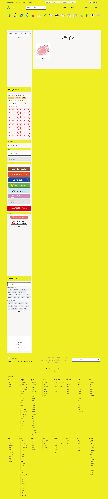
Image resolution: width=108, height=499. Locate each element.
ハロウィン (24, 465)
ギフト (33, 387)
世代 (79, 387)
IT (67, 382)
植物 (79, 443)
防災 (8, 33)
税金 (28, 294)
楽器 (33, 418)
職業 (68, 387)
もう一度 (18, 97)
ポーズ (80, 384)
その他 (21, 380)
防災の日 (24, 495)
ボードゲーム (35, 394)
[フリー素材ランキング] (19, 223)
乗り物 (22, 391)
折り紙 (34, 384)
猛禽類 (92, 396)
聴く (20, 294)
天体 (79, 441)
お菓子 (91, 441)
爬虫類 (91, 389)
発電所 (45, 447)
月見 (13, 33)
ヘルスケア (11, 441)
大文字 (21, 303)
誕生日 (45, 393)
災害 (79, 447)
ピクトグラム (58, 443)
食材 (91, 454)
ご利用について (19, 344)
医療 (9, 438)
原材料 (33, 398)
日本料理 (92, 445)
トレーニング (58, 386)
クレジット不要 (57, 2)
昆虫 (91, 387)
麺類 (92, 452)
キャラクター (25, 412)
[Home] (9, 8)
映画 (25, 308)
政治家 (81, 412)
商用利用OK (48, 2)
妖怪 (21, 405)
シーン (80, 382)
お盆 (23, 488)
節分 (23, 459)
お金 (9, 380)
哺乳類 (91, 384)
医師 (10, 443)
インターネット (23, 289)
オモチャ (34, 382)
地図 (21, 400)
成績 (24, 97)
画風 (21, 418)
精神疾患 (12, 452)
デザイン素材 (23, 389)
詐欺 (9, 292)
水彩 (23, 421)
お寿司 (92, 447)
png (10, 303)
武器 (33, 421)
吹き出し (57, 445)
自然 (78, 438)
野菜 (92, 472)
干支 (23, 452)
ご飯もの (93, 450)
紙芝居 (9, 297)
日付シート (24, 384)
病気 (10, 449)
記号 (56, 452)
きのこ (92, 457)
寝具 (34, 407)
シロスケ (24, 414)
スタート (11, 97)
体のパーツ (23, 393)
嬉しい (28, 297)
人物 (78, 380)
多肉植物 (16, 289)
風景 (79, 450)
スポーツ (57, 380)
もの (32, 380)
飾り (33, 434)
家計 (10, 382)
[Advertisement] (54, 25)
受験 (45, 384)
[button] (45, 8)
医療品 (33, 396)
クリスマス (24, 463)
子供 (80, 391)
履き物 (33, 409)
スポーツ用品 (35, 391)
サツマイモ (10, 294)
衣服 (33, 423)
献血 (16, 306)
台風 (18, 33)
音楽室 (33, 449)
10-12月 (22, 461)
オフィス (69, 384)
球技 (56, 391)
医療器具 (11, 445)
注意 (56, 449)
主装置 (9, 289)
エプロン (21, 306)
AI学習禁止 (73, 2)
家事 (68, 441)
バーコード (14, 308)
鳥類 (91, 393)
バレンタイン (25, 445)
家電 (34, 405)
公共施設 (46, 441)
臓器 (10, 459)
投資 (10, 384)
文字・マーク (58, 438)
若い (80, 396)
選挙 (45, 395)
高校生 (81, 398)
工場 (45, 445)
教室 (33, 443)
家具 (33, 400)
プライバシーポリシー (19, 342)
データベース (22, 292)
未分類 (22, 416)
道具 (33, 425)
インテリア (36, 403)
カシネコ (24, 409)
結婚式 (45, 391)
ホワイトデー (25, 447)
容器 (34, 428)
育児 (68, 443)
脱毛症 (11, 454)
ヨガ (56, 389)
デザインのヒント (24, 387)
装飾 (21, 425)
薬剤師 (10, 461)
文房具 (34, 414)
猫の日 (23, 456)
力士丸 (22, 398)
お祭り (45, 382)
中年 (80, 389)
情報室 (33, 441)
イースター (24, 477)
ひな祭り (24, 443)
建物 (43, 438)
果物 (92, 461)
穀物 (92, 465)
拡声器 (10, 306)
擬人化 (22, 407)
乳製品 (92, 459)
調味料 (92, 470)
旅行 (45, 389)
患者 (10, 447)
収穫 (28, 33)
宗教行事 (46, 387)
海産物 (92, 463)
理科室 (33, 447)
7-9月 (21, 486)
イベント (45, 380)
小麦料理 (92, 443)
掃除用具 (35, 430)
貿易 (68, 391)
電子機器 (35, 432)
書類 (33, 416)
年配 (80, 393)
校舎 (33, 445)
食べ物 (91, 438)
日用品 (33, 412)
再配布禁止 (65, 2)
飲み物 (91, 474)
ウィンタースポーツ (59, 383)
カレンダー (23, 382)
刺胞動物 (92, 382)
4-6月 (21, 472)
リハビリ (15, 292)
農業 (68, 393)
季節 (20, 438)
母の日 (23, 481)
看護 (10, 456)
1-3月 (21, 441)
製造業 (68, 389)
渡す (21, 308)
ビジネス (68, 380)
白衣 (80, 405)
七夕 (23, 490)
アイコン (57, 441)
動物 (90, 380)
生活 (67, 438)
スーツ (81, 402)
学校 (32, 438)
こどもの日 (24, 475)
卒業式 (23, 450)
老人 (15, 297)
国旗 (56, 447)
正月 (23, 454)
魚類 (91, 391)
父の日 (23, 297)
